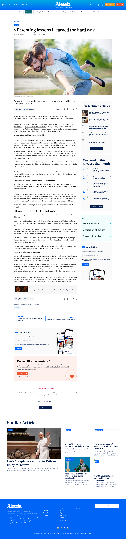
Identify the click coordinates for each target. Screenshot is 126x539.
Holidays (82, 12)
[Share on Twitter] (70, 109)
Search (25, 5)
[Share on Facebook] (64, 109)
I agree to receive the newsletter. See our (33, 344)
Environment (69, 459)
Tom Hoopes (32, 34)
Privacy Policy (83, 533)
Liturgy (10, 430)
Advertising (63, 520)
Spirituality (73, 12)
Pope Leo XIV (91, 12)
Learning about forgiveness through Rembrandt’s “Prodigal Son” (51, 290)
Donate (119, 5)
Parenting (17, 308)
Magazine (62, 513)
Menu (20, 12)
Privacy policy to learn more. (42, 344)
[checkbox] (15, 344)
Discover (49, 12)
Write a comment (45, 408)
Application (62, 510)
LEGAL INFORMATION (60, 533)
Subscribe (109, 5)
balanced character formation (35, 127)
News (57, 12)
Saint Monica (69, 7)
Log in (102, 5)
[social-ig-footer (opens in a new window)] (68, 528)
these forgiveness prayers (36, 258)
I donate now (21, 374)
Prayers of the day (91, 236)
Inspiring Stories (39, 12)
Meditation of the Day (93, 230)
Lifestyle (64, 12)
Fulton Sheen (99, 430)
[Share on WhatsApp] (76, 109)
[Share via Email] (73, 109)
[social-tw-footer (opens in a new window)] (64, 528)
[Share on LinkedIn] (67, 109)
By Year (78, 508)
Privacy (90, 533)
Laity (96, 461)
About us (50, 533)
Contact (77, 533)
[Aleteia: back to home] (63, 4)
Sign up (19, 348)
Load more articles (97, 149)
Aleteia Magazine (102, 12)
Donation (62, 517)
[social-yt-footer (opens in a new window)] (58, 528)
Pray (27, 12)
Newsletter (63, 508)
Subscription (63, 515)
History (68, 430)
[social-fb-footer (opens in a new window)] (61, 528)
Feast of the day (90, 223)
